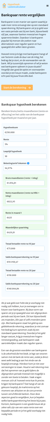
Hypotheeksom (10, 127)
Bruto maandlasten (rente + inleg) (22, 178)
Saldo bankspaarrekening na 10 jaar (22, 257)
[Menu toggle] (47, 5)
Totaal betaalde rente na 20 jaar (21, 270)
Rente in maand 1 (14, 213)
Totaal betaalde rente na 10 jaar (20, 244)
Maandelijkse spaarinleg (17, 227)
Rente (6, 139)
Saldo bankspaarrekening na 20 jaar (22, 283)
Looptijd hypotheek (12, 151)
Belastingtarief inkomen (14, 163)
